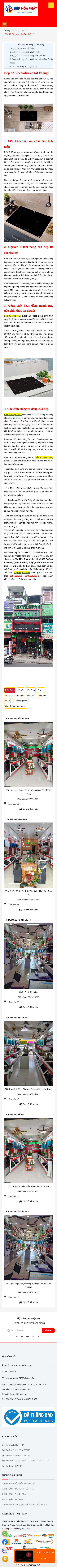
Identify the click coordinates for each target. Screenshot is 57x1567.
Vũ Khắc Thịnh (40, 1552)
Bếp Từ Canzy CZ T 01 (12, 1466)
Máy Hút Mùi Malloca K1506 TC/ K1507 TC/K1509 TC (25, 1461)
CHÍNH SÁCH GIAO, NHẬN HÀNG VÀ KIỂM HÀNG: (24, 1505)
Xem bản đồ (13, 804)
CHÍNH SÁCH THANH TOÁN (14, 1494)
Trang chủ (9, 30)
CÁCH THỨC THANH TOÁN (14, 1514)
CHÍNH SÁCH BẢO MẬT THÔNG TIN (18, 1483)
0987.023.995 (33, 799)
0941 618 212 (33, 1191)
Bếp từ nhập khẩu (13, 414)
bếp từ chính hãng (44, 457)
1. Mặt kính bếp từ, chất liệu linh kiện (25, 52)
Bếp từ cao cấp (12, 316)
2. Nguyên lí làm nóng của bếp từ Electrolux (27, 56)
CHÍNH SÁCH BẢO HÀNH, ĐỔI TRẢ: (18, 1489)
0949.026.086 (33, 900)
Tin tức (20, 30)
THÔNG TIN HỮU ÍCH (12, 1475)
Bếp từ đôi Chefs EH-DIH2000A (16, 1455)
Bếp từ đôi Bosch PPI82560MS (16, 1450)
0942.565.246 (33, 1094)
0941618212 (33, 997)
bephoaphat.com (22, 572)
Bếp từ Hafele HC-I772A (13, 1445)
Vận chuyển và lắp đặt (12, 1499)
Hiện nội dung (38, 45)
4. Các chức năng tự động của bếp (24, 66)
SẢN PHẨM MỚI (9, 1436)
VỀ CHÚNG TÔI (9, 1356)
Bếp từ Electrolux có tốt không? (19, 34)
